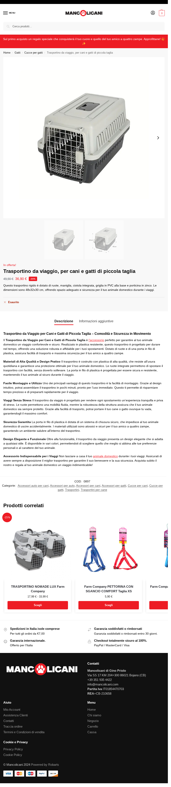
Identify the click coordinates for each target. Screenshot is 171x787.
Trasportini (72, 489)
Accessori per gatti (114, 485)
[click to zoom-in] (84, 137)
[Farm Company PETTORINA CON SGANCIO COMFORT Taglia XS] (108, 547)
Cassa (91, 732)
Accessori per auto (62, 485)
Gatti (17, 52)
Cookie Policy (12, 755)
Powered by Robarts (45, 764)
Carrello (92, 726)
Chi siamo (94, 715)
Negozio (93, 721)
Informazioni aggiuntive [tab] (96, 321)
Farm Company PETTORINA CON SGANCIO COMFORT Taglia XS (108, 589)
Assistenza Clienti (15, 715)
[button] (161, 13)
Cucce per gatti (33, 52)
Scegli (38, 605)
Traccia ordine (13, 726)
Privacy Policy (13, 749)
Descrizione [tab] (63, 321)
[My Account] (152, 13)
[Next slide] (158, 137)
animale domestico (105, 456)
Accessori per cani (88, 485)
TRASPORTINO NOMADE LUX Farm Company (37, 589)
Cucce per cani (138, 485)
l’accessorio (96, 340)
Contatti (8, 721)
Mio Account (11, 709)
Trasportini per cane (94, 489)
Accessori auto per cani (33, 485)
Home (6, 52)
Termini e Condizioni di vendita (23, 732)
